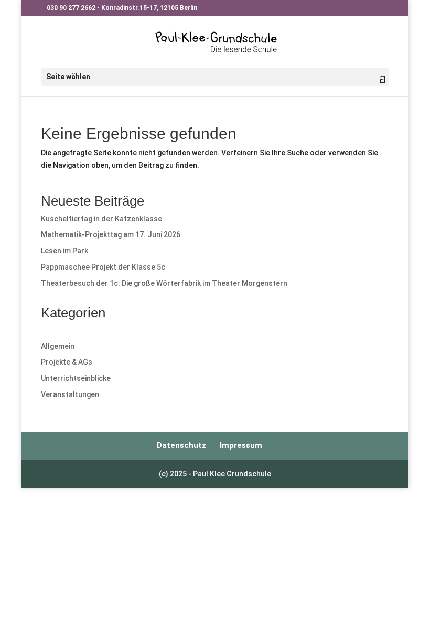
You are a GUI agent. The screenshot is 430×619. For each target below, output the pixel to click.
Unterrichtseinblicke (76, 378)
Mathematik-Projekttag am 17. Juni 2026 (110, 234)
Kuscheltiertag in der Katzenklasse (101, 219)
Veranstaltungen (70, 394)
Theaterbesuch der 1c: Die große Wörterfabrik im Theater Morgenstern (164, 283)
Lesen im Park (64, 251)
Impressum (241, 445)
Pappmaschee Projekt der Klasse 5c (103, 267)
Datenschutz (181, 445)
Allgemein (57, 346)
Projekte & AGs (66, 362)
